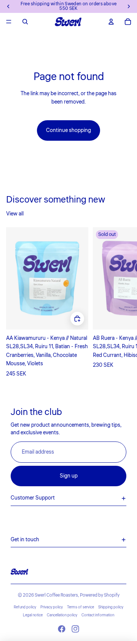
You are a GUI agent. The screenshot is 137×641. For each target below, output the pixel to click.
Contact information (97, 615)
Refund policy (25, 607)
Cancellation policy (62, 615)
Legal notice (33, 615)
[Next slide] (122, 302)
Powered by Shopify (99, 595)
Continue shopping (68, 130)
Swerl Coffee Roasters (56, 595)
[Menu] (9, 21)
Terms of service (80, 607)
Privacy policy (51, 607)
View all (15, 214)
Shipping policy (110, 607)
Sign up (69, 476)
